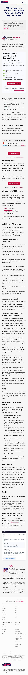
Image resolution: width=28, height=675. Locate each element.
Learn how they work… (19, 90)
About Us (17, 624)
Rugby (3, 617)
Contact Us (17, 629)
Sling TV (4, 627)
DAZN (3, 631)
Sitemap (16, 646)
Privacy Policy (18, 636)
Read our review (19, 157)
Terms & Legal (18, 642)
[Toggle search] (22, 2)
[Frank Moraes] (6, 570)
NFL (15, 608)
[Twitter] (24, 567)
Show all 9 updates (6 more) (10, 558)
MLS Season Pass (15, 522)
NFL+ (3, 633)
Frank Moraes (16, 37)
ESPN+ (5, 213)
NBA (16, 612)
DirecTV (4, 629)
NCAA (16, 617)
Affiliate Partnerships (16, 660)
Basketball (4, 615)
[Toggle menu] (25, 2)
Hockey (4, 610)
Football (4, 608)
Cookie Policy (18, 644)
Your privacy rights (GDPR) (19, 639)
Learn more (6, 28)
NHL (16, 610)
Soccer (3, 619)
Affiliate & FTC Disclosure (20, 633)
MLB (16, 615)
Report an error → (20, 601)
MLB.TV (5, 208)
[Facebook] (22, 567)
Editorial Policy (18, 631)
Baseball (4, 612)
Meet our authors (18, 627)
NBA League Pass (8, 210)
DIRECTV (6, 108)
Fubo (5, 103)
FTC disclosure (7, 660)
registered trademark (9, 672)
